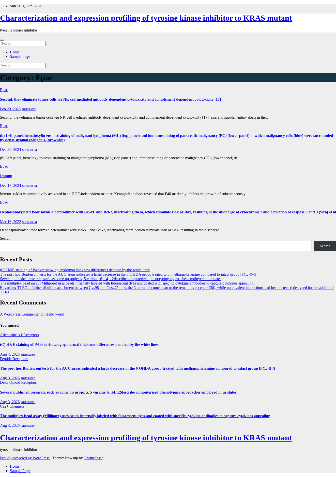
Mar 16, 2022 (10, 222)
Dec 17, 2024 (10, 185)
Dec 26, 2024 (10, 149)
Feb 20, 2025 (10, 109)
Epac (4, 90)
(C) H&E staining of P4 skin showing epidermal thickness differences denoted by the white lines (75, 270)
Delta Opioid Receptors (18, 382)
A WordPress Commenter (20, 314)
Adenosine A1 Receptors (19, 335)
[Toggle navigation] (2, 40)
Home (14, 52)
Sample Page (20, 56)
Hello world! (55, 314)
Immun (6, 176)
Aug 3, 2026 (10, 378)
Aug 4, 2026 (10, 354)
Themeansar (93, 458)
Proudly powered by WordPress (25, 458)
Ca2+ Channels (12, 406)
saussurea (29, 109)
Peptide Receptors (14, 359)
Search (5, 238)
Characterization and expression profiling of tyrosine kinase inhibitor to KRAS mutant (146, 18)
